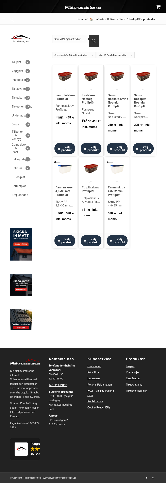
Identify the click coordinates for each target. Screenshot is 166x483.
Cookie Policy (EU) (98, 407)
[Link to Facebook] (147, 477)
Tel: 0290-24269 (58, 385)
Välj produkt (66, 148)
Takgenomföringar (136, 390)
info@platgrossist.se (66, 477)
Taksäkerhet (133, 378)
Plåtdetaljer (132, 372)
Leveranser (93, 378)
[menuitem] (12, 19)
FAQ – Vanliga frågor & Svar (100, 393)
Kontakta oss (95, 401)
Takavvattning (134, 384)
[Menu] (3, 20)
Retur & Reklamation (99, 384)
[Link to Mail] (153, 477)
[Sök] (12, 19)
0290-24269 (48, 477)
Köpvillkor (93, 372)
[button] (25, 449)
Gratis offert (94, 366)
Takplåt (130, 366)
